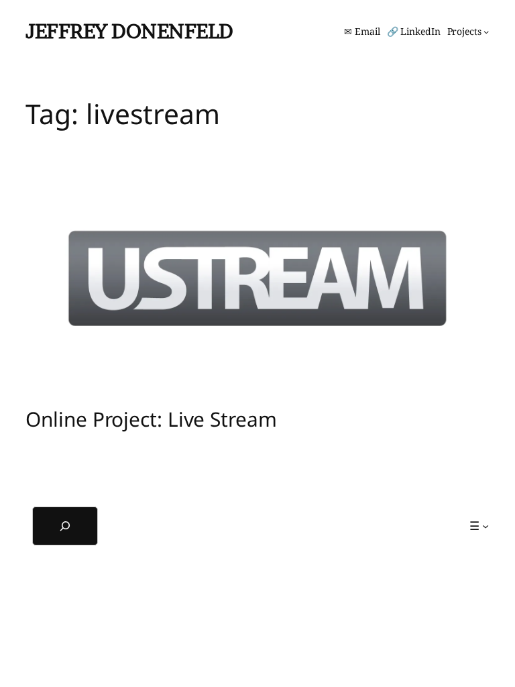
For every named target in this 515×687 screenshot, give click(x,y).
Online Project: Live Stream (150, 419)
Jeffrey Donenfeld (129, 31)
